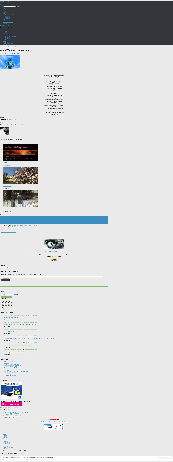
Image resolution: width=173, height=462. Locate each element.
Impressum (5, 20)
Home (4, 8)
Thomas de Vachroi (6, 53)
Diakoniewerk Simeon (10, 14)
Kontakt (4, 19)
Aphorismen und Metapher (10, 361)
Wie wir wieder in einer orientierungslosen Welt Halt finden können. (20, 324)
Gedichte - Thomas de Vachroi (10, 47)
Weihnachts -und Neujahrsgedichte (12, 365)
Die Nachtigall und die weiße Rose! (11, 413)
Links (4, 13)
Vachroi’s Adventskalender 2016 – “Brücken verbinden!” (17, 371)
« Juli (2, 308)
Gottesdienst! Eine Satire (9, 417)
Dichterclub (12, 124)
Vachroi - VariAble (4, 1)
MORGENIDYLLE (7, 186)
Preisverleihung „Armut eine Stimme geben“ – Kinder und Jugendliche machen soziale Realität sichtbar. (29, 338)
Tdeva (16, 124)
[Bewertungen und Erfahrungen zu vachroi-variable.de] (9, 407)
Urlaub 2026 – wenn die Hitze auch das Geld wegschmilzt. (18, 345)
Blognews (5, 12)
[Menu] (0, 4)
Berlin (8, 124)
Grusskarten (7, 370)
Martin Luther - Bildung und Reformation (12, 416)
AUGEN (5, 162)
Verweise (7, 18)
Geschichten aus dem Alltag (16, 315)
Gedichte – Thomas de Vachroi (11, 364)
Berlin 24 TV (8, 17)
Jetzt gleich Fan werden (8, 232)
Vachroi (20, 124)
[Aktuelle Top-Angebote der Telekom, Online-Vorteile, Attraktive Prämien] (11, 405)
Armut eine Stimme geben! (10, 375)
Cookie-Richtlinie (35, 459)
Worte (23, 124)
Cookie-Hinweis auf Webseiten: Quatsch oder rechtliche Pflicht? (54, 422)
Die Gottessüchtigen (7, 414)
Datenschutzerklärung (8, 22)
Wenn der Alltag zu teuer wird (11, 331)
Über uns (5, 11)
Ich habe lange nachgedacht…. (11, 317)
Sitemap (5, 23)
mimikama (7, 16)
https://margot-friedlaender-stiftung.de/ (54, 251)
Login (6, 9)
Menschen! (5, 209)
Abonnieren (6, 279)
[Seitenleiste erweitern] (0, 214)
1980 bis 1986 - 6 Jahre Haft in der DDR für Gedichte (15, 412)
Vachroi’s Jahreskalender (10, 372)
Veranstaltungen (8, 374)
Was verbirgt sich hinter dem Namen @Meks (14, 352)
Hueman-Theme (21, 453)
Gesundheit (7, 369)
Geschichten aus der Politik (30, 315)
